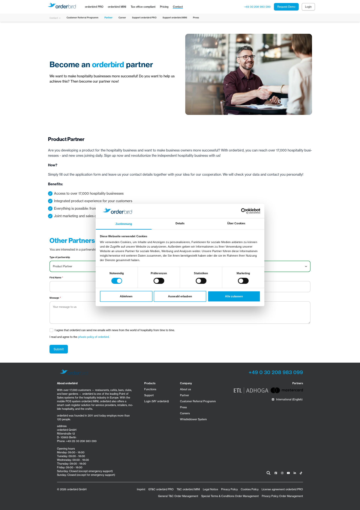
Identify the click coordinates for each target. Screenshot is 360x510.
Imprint (141, 489)
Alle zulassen (234, 296)
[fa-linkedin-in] (295, 473)
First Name (55, 277)
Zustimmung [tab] (124, 223)
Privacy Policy (229, 489)
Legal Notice (210, 489)
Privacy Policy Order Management (282, 496)
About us (185, 389)
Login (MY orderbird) (156, 401)
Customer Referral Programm (198, 401)
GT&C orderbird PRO (161, 489)
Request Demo (286, 6)
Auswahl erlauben (180, 296)
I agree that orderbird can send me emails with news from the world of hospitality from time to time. (115, 330)
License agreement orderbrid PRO (282, 489)
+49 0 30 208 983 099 (276, 372)
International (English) (289, 399)
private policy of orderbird (93, 337)
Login (308, 6)
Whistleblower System (193, 419)
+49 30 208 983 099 (257, 6)
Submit (59, 349)
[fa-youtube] (288, 473)
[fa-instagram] (282, 473)
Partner (184, 395)
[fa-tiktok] (301, 473)
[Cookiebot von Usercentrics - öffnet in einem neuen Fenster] (243, 211)
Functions (150, 389)
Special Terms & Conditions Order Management (230, 496)
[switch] (159, 281)
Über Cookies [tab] (236, 223)
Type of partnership (60, 257)
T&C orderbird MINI (188, 489)
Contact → (55, 18)
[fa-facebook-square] (276, 473)
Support (149, 395)
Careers (185, 413)
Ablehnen (126, 296)
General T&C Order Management (178, 496)
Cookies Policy (250, 489)
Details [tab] (180, 223)
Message (54, 297)
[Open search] (269, 473)
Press (183, 407)
